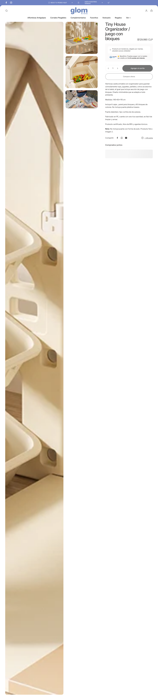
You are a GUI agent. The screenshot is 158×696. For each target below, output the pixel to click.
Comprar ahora (129, 76)
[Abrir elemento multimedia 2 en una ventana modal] (82, 38)
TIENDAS (62, 3)
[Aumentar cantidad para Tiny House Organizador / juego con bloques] (118, 68)
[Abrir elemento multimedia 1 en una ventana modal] (34, 358)
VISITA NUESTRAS (65, 2)
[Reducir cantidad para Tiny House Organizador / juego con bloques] (107, 68)
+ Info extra (149, 138)
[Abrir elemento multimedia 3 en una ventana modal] (82, 72)
